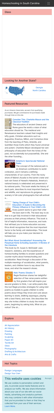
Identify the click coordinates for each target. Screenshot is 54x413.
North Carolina (39, 90)
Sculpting (9, 337)
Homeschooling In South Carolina (20, 3)
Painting (8, 334)
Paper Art (9, 340)
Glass (7, 345)
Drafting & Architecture (15, 351)
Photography (10, 348)
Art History (9, 328)
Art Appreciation (12, 325)
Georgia (39, 87)
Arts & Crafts (10, 354)
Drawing (8, 331)
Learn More (10, 406)
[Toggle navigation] (48, 3)
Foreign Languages (13, 370)
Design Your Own (12, 373)
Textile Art (9, 343)
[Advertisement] (27, 45)
